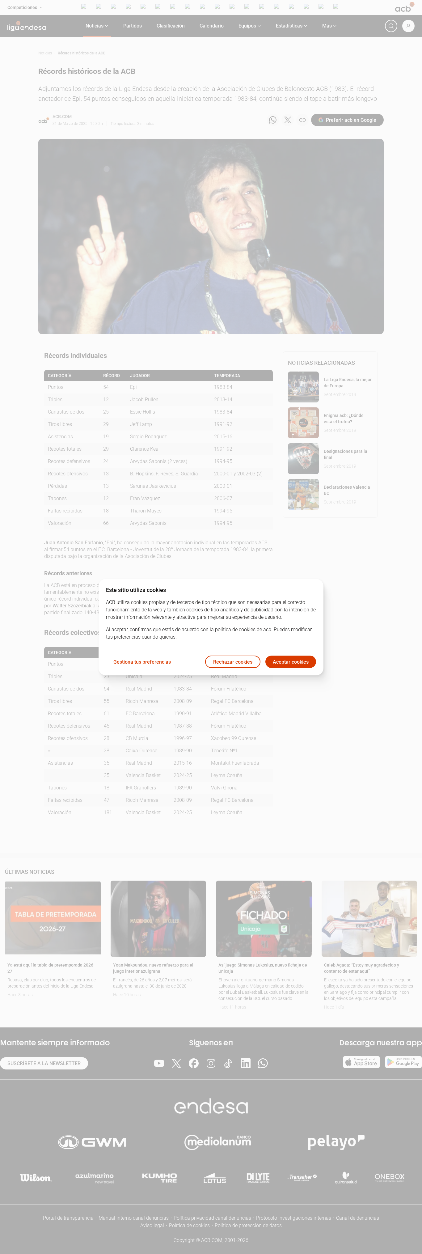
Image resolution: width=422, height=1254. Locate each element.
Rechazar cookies (232, 662)
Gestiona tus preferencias (142, 662)
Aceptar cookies (291, 662)
